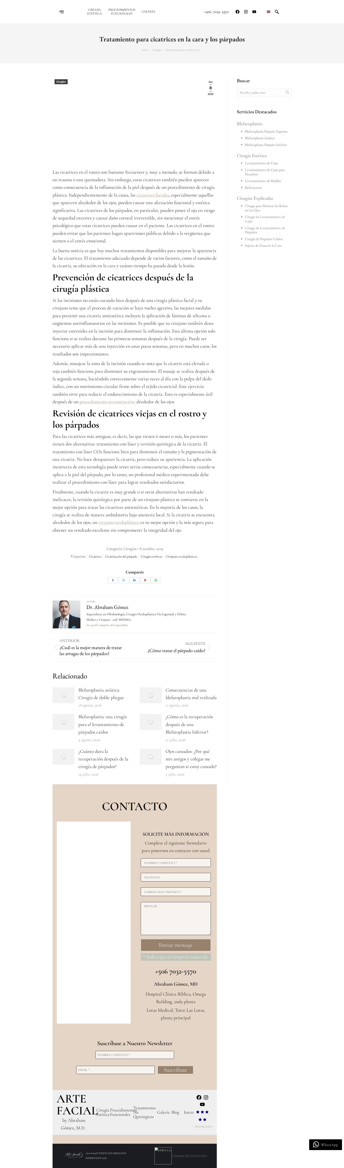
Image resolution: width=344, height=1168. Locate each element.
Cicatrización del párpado (121, 556)
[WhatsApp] (156, 580)
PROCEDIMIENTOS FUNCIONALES (121, 12)
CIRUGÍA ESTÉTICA (94, 12)
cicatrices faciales (153, 195)
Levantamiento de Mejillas (263, 180)
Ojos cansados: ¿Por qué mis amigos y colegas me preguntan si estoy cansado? (191, 759)
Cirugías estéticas (151, 556)
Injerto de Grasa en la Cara (263, 245)
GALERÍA (148, 12)
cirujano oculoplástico (119, 522)
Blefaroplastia (249, 124)
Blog (175, 1112)
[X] (124, 580)
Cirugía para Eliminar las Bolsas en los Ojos (266, 207)
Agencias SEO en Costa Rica (190, 1155)
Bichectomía (253, 187)
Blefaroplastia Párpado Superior (266, 131)
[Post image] (63, 695)
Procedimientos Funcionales (123, 1112)
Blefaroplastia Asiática (260, 138)
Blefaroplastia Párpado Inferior (266, 144)
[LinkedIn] (134, 580)
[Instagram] (246, 12)
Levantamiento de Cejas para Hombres (265, 171)
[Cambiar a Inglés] (268, 12)
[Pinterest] (145, 580)
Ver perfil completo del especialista (107, 625)
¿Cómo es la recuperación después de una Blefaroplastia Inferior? (189, 724)
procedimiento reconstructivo (107, 402)
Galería (163, 1112)
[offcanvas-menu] (61, 12)
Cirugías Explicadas (255, 198)
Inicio (189, 1112)
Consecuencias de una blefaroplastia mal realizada (191, 693)
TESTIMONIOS (203, 1126)
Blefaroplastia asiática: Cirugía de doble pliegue (101, 693)
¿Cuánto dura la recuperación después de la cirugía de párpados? (103, 759)
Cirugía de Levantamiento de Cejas (265, 218)
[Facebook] (237, 12)
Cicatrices (95, 556)
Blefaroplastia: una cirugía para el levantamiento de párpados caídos (102, 724)
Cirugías (61, 81)
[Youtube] (254, 12)
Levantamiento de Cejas (261, 163)
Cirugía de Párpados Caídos (263, 239)
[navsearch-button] (277, 12)
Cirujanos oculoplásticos (181, 556)
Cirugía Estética (252, 155)
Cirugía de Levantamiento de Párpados (265, 230)
